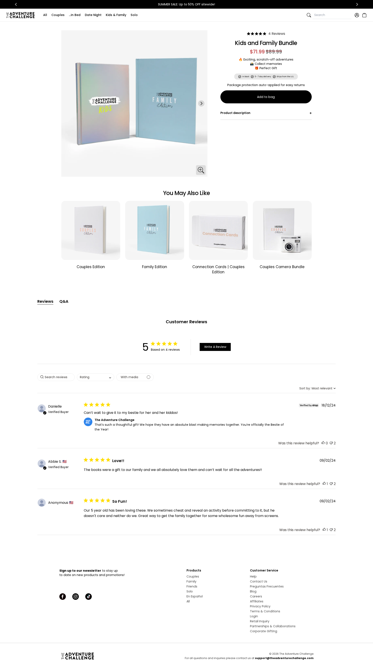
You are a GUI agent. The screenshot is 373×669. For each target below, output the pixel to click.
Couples (58, 15)
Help (253, 576)
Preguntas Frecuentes (267, 586)
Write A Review (215, 347)
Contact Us (258, 581)
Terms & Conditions (265, 611)
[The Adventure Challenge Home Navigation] (101, 656)
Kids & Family (116, 15)
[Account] (357, 15)
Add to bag (266, 97)
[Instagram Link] (75, 596)
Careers (256, 596)
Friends (191, 586)
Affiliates (256, 601)
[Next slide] (357, 4)
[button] (323, 443)
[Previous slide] (67, 103)
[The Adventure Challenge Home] (21, 15)
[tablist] (186, 301)
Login (254, 616)
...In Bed (75, 15)
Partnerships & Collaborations (273, 626)
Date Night (93, 15)
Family (191, 581)
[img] (248, 33)
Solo (134, 15)
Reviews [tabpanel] (45, 301)
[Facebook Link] (62, 596)
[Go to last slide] (16, 4)
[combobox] (95, 377)
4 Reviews (276, 33)
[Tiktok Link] (88, 596)
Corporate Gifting (263, 631)
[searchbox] (56, 377)
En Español (194, 596)
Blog (253, 591)
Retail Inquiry (259, 621)
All (45, 15)
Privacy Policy (260, 606)
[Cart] (364, 15)
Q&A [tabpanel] (63, 301)
